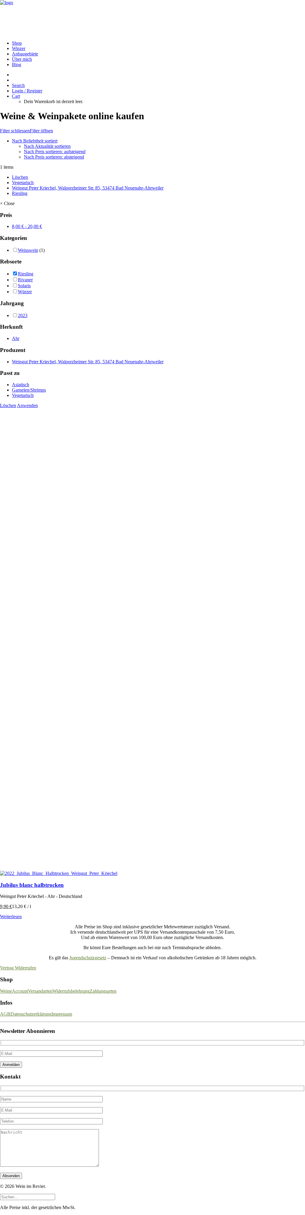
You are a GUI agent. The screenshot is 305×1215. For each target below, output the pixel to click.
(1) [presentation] (42, 250)
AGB (5, 1014)
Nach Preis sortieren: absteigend (54, 156)
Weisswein (28, 250)
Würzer (25, 291)
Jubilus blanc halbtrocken (32, 885)
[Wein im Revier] (152, 18)
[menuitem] (158, 43)
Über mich (22, 59)
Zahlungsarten (103, 991)
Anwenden (27, 405)
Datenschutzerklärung (31, 1014)
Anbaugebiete (25, 53)
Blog (16, 64)
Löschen (20, 177)
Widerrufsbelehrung (71, 991)
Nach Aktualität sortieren (47, 146)
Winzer (18, 48)
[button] (18, 85)
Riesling (19, 193)
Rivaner (25, 279)
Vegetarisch (23, 182)
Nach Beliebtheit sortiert (34, 140)
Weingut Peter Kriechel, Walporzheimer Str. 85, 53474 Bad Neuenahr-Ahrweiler (88, 187)
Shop (17, 43)
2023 (22, 315)
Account (20, 991)
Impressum (62, 1014)
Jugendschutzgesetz (87, 957)
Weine (6, 991)
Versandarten (40, 991)
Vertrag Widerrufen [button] (18, 967)
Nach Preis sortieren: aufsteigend (54, 151)
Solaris (24, 285)
